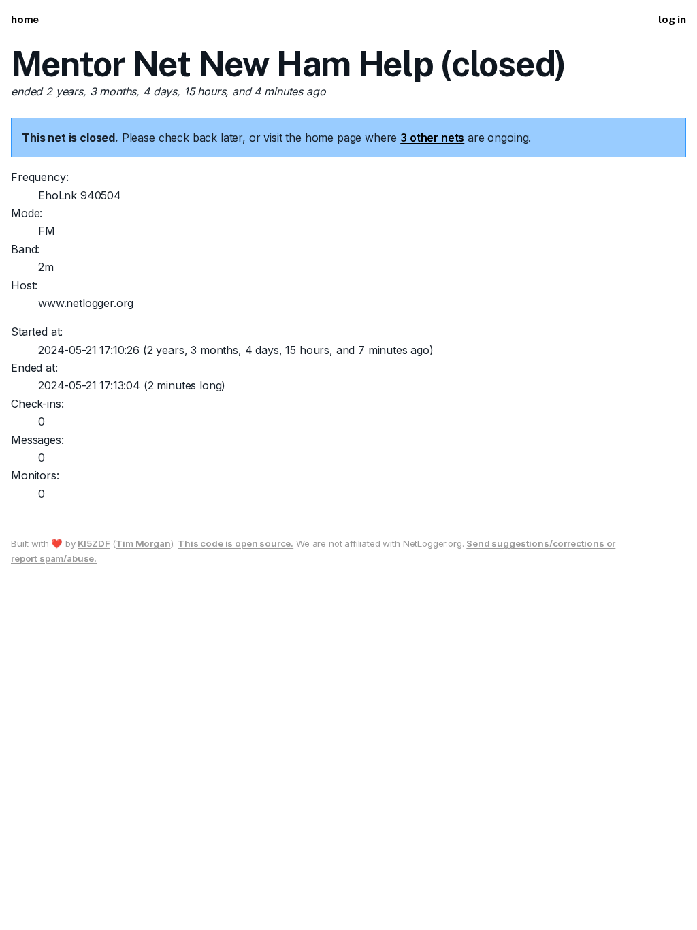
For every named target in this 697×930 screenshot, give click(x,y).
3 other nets (432, 137)
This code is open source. (235, 543)
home (25, 19)
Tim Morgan (143, 543)
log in (672, 19)
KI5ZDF (94, 543)
